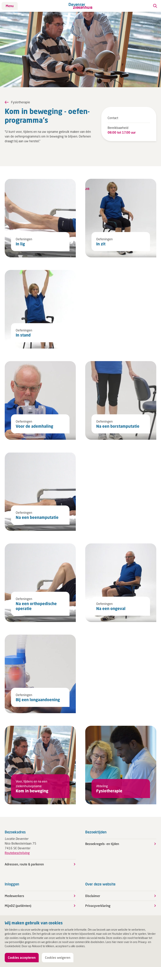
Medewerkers (14, 896)
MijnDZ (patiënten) (18, 905)
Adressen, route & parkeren (24, 864)
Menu (10, 6)
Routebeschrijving (17, 853)
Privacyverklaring (97, 905)
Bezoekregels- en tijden (102, 844)
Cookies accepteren (22, 957)
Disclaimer (92, 896)
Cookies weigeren (57, 957)
